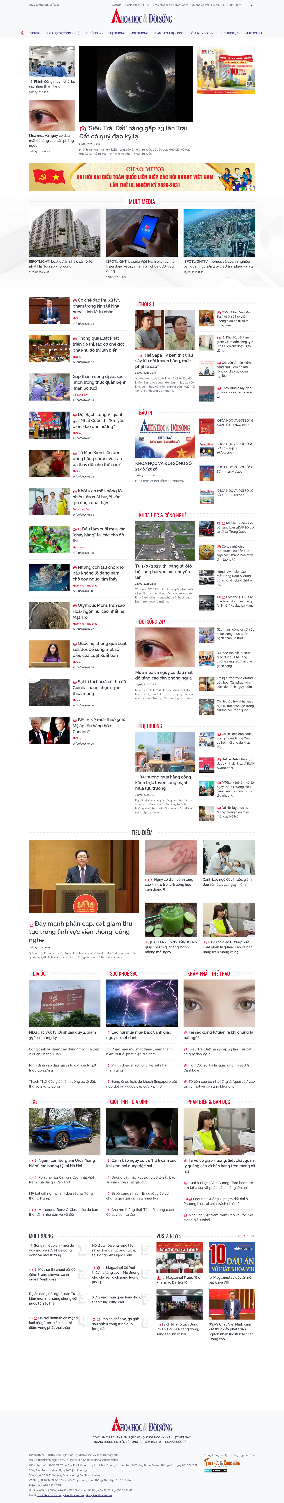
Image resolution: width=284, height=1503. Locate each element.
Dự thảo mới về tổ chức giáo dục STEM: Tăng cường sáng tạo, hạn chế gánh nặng (234, 659)
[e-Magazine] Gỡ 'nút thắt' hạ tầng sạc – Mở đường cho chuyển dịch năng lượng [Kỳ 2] (115, 1275)
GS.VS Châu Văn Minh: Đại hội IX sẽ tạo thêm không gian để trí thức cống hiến (235, 318)
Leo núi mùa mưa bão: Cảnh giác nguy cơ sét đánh (138, 1035)
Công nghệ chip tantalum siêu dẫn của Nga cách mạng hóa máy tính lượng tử (235, 553)
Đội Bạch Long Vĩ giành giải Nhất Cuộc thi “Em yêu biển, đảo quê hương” (99, 420)
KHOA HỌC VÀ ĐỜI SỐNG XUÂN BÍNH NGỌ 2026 (235, 423)
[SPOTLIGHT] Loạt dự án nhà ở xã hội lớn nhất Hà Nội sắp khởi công (61, 263)
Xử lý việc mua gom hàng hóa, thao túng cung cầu (116, 1299)
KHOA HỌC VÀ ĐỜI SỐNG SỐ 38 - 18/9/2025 (235, 493)
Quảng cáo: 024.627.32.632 (208, 5)
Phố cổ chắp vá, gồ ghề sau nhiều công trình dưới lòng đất (115, 1324)
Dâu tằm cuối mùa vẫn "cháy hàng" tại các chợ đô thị (99, 534)
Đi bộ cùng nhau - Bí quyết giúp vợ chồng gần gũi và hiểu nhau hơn (137, 1195)
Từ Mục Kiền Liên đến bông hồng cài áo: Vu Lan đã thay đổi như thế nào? (97, 458)
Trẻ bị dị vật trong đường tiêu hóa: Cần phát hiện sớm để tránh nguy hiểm (235, 682)
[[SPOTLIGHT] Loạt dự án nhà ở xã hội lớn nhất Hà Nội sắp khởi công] (64, 233)
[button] (239, 1235)
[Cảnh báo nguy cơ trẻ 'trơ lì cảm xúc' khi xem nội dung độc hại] (142, 1131)
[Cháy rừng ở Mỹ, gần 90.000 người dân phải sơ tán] (206, 394)
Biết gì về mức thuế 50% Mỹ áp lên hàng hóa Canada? (99, 725)
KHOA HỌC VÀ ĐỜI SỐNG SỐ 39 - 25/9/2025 (235, 469)
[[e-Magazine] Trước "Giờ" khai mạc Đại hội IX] (179, 1257)
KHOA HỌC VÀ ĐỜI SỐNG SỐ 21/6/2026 (163, 466)
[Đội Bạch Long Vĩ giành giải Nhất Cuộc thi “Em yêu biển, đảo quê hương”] (49, 425)
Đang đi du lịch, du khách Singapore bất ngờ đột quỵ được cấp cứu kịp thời (141, 1083)
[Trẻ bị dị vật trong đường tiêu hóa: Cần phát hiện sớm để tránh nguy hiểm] (206, 683)
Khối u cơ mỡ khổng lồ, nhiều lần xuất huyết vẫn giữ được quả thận (98, 496)
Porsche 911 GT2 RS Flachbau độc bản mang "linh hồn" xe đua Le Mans (235, 601)
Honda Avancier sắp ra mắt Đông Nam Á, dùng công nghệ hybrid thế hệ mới (234, 578)
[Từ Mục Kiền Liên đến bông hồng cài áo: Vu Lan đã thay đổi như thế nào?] (49, 463)
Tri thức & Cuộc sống (222, 1462)
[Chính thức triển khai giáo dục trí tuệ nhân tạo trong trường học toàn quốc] (206, 707)
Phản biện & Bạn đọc (168, 33)
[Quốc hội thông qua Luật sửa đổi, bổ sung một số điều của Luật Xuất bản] (49, 654)
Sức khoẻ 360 (230, 33)
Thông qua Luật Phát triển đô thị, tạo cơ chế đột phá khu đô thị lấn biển (98, 344)
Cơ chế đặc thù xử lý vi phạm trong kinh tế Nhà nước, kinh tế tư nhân (97, 306)
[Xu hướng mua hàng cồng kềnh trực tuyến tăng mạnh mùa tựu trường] (165, 752)
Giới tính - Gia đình (202, 33)
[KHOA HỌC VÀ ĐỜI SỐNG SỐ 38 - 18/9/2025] (206, 496)
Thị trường (116, 33)
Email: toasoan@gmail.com (170, 5)
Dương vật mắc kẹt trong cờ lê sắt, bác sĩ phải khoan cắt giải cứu (140, 1179)
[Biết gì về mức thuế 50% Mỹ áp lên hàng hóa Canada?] (49, 730)
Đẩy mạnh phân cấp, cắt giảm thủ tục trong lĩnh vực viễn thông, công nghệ (80, 931)
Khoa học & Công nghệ (62, 33)
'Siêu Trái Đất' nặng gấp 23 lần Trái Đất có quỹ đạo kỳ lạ (133, 132)
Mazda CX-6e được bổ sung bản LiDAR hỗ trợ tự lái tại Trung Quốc (235, 527)
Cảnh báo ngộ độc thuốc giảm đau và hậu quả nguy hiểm (227, 881)
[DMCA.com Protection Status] (216, 1470)
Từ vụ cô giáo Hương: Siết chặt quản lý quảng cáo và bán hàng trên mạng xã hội (228, 947)
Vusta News (168, 1236)
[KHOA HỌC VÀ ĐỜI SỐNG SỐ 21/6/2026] (165, 439)
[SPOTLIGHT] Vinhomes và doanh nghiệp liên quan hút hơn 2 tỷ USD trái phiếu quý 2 (218, 263)
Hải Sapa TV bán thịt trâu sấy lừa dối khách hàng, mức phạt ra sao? (164, 361)
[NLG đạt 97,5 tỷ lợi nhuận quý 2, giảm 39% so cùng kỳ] (64, 1003)
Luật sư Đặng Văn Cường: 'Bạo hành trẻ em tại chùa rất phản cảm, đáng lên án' (218, 1185)
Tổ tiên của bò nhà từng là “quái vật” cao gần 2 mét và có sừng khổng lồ (219, 1083)
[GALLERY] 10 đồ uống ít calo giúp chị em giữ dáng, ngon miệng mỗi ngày (171, 947)
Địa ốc (39, 973)
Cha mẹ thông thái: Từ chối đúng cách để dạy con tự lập (140, 1212)
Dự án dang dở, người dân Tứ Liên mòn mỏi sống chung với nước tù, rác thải (53, 1298)
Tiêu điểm (142, 832)
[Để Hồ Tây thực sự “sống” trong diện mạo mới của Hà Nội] (206, 813)
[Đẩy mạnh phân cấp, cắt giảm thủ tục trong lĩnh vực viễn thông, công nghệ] (84, 876)
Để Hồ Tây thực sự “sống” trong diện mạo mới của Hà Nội (233, 812)
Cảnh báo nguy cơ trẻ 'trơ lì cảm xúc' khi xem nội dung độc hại (141, 1163)
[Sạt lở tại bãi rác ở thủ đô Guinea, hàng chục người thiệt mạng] (49, 692)
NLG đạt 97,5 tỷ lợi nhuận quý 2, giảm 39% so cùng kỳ (62, 1035)
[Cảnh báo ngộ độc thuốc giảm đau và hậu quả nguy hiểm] (229, 857)
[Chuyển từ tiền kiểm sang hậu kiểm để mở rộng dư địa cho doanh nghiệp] (206, 368)
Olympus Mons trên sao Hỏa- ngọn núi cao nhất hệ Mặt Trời (99, 611)
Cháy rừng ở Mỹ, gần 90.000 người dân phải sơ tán (235, 392)
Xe (35, 1101)
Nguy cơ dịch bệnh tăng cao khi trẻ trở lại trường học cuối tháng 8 (169, 884)
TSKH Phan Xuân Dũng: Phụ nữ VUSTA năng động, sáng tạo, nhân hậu (177, 1329)
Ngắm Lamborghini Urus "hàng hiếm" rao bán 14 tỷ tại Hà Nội (62, 1163)
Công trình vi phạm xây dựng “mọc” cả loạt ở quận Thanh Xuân (64, 1051)
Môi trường (139, 33)
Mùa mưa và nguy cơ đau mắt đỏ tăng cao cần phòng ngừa (51, 140)
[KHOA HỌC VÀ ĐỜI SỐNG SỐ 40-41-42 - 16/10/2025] (206, 449)
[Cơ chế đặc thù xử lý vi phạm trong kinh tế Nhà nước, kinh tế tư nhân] (49, 310)
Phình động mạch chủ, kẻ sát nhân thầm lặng (52, 83)
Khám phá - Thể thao (85, 585)
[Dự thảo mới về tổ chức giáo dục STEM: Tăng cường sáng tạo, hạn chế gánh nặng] (206, 658)
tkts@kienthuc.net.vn (99, 1495)
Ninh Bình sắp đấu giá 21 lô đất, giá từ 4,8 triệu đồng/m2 (62, 1067)
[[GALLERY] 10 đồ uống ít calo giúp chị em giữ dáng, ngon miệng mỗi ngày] (171, 920)
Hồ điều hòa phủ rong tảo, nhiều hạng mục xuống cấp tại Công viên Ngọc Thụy (114, 1250)
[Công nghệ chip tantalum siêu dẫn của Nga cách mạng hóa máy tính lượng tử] (206, 552)
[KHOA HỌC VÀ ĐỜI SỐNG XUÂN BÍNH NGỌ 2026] (206, 426)
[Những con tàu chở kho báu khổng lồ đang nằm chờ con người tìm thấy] (49, 577)
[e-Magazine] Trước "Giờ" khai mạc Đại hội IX (179, 1279)
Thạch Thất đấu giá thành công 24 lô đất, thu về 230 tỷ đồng (62, 1083)
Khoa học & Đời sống (142, 16)
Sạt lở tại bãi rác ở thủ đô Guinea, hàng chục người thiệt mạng (99, 687)
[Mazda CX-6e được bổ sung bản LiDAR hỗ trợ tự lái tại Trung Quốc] (206, 529)
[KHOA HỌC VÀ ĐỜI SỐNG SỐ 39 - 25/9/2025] (206, 473)
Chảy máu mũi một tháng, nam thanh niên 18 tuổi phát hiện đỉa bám (139, 1051)
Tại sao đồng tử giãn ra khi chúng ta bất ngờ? (218, 1035)
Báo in (145, 412)
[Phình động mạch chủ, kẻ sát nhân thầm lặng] (52, 61)
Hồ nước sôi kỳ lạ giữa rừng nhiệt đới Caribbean (216, 1067)
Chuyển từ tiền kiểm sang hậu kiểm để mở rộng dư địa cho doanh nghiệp (234, 369)
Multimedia (254, 33)
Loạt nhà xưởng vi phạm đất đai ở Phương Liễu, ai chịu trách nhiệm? (216, 1201)
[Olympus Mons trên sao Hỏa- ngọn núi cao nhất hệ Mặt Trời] (49, 615)
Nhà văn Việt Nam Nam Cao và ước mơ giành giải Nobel (218, 1217)
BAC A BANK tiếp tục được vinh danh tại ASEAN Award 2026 (236, 763)
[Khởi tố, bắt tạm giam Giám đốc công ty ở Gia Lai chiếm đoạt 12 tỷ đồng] (206, 343)
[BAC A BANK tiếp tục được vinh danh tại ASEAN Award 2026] (206, 765)
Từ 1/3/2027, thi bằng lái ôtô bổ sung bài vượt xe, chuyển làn (163, 572)
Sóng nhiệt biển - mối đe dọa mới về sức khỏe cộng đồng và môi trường (51, 1250)
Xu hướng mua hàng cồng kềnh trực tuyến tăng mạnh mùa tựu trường (163, 782)
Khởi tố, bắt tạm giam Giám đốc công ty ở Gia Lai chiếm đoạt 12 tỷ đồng (235, 344)
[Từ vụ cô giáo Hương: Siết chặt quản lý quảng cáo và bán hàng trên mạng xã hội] (229, 920)
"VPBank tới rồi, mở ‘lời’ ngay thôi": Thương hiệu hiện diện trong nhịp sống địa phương (236, 789)
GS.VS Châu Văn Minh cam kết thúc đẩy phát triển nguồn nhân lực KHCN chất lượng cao (231, 1331)
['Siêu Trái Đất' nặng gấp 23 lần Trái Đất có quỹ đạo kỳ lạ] (136, 84)
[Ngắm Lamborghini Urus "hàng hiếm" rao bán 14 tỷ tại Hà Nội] (64, 1131)
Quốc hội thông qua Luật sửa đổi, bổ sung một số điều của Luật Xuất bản (100, 649)
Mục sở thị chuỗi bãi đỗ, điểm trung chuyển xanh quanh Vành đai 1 (52, 1274)
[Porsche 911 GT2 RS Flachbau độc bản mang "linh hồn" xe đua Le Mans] (206, 602)
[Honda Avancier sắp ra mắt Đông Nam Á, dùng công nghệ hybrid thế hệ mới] (206, 577)
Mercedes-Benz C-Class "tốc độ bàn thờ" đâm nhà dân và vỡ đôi (63, 1212)
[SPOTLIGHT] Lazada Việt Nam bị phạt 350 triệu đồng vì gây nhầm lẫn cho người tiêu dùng (140, 266)
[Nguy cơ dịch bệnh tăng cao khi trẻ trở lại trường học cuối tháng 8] (171, 857)
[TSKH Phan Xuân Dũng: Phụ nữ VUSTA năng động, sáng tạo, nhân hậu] (179, 1304)
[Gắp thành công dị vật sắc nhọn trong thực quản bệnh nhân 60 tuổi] (49, 387)
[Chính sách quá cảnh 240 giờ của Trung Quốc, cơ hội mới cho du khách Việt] (206, 739)
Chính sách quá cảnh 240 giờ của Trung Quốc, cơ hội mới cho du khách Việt (234, 740)
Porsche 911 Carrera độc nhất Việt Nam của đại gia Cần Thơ (61, 1179)
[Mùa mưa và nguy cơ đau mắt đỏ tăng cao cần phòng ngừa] (52, 115)
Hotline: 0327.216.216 (137, 5)
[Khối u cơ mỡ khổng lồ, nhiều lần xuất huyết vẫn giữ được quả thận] (49, 501)
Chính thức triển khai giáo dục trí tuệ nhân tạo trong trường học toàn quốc (235, 706)
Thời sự (34, 33)
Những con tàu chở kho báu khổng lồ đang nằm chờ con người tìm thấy (98, 573)
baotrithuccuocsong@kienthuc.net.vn (60, 1495)
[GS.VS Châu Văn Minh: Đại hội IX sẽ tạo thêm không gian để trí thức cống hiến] (206, 318)
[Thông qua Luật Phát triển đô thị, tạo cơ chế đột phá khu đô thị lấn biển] (49, 348)
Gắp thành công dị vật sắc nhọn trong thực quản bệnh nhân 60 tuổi (100, 382)
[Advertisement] (142, 1372)
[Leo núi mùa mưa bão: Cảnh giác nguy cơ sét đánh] (142, 1003)
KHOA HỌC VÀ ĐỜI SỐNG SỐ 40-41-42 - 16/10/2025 (235, 448)
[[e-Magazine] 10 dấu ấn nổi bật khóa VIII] (232, 1257)
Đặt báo (116, 5)
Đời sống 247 (93, 33)
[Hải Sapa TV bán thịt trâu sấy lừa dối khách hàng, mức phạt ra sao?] (165, 330)
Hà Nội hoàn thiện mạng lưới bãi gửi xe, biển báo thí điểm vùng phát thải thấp (53, 1323)
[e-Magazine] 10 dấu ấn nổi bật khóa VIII (230, 1279)
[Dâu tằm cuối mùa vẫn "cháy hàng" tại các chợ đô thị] (49, 539)
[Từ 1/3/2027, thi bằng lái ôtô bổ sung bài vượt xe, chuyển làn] (165, 541)
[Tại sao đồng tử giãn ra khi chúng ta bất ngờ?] (219, 1003)
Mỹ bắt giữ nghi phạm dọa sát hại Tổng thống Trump (61, 1195)
